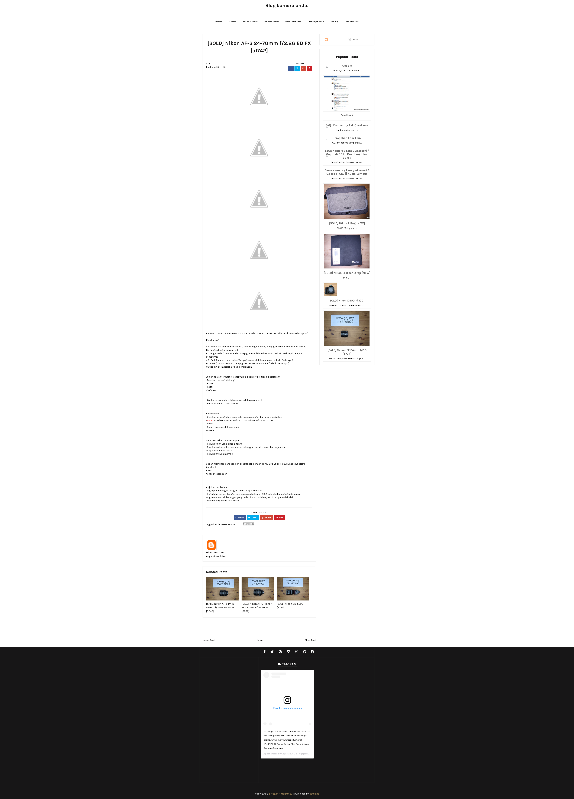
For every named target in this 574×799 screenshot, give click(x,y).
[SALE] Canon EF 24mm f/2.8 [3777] (347, 352)
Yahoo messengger (216, 473)
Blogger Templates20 (280, 793)
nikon (231, 524)
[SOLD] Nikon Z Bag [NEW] (347, 223)
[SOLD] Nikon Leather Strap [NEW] (347, 273)
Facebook (211, 467)
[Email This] (244, 523)
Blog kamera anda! (287, 5)
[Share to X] (249, 523)
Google (347, 65)
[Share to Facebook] (252, 523)
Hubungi (334, 21)
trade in (257, 490)
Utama (218, 21)
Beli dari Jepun (250, 21)
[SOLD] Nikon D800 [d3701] (347, 300)
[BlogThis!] (247, 523)
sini (237, 500)
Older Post (310, 640)
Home (260, 640)
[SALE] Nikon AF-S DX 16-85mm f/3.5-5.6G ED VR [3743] (221, 607)
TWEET (254, 517)
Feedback (347, 115)
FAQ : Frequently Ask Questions (347, 125)
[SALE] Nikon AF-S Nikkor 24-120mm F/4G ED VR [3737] (256, 607)
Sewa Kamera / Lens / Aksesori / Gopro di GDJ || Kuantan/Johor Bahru (347, 154)
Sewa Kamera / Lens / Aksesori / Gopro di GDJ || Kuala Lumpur (347, 172)
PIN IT (281, 517)
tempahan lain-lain (284, 497)
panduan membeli (224, 453)
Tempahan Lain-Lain (347, 138)
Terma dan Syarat (298, 333)
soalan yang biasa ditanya (228, 443)
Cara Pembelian (293, 21)
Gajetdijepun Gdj (289, 754)
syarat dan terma (223, 450)
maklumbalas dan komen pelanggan (234, 447)
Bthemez (314, 793)
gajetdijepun (293, 494)
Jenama (232, 21)
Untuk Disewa (352, 21)
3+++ (209, 64)
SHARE (240, 517)
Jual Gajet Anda (315, 21)
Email (209, 470)
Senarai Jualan (271, 21)
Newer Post (209, 640)
